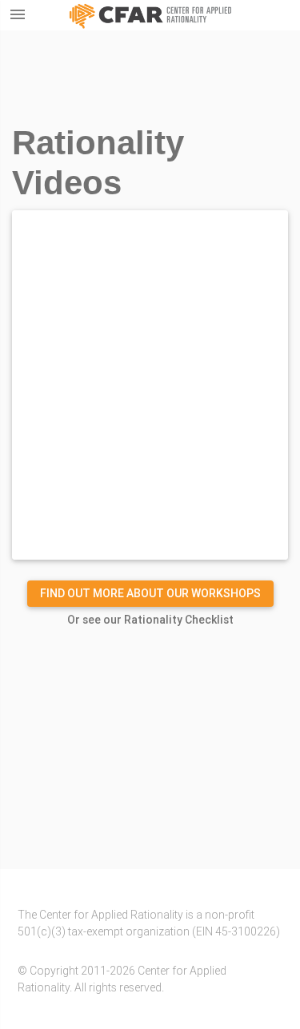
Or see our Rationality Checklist (150, 619)
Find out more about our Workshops (150, 593)
